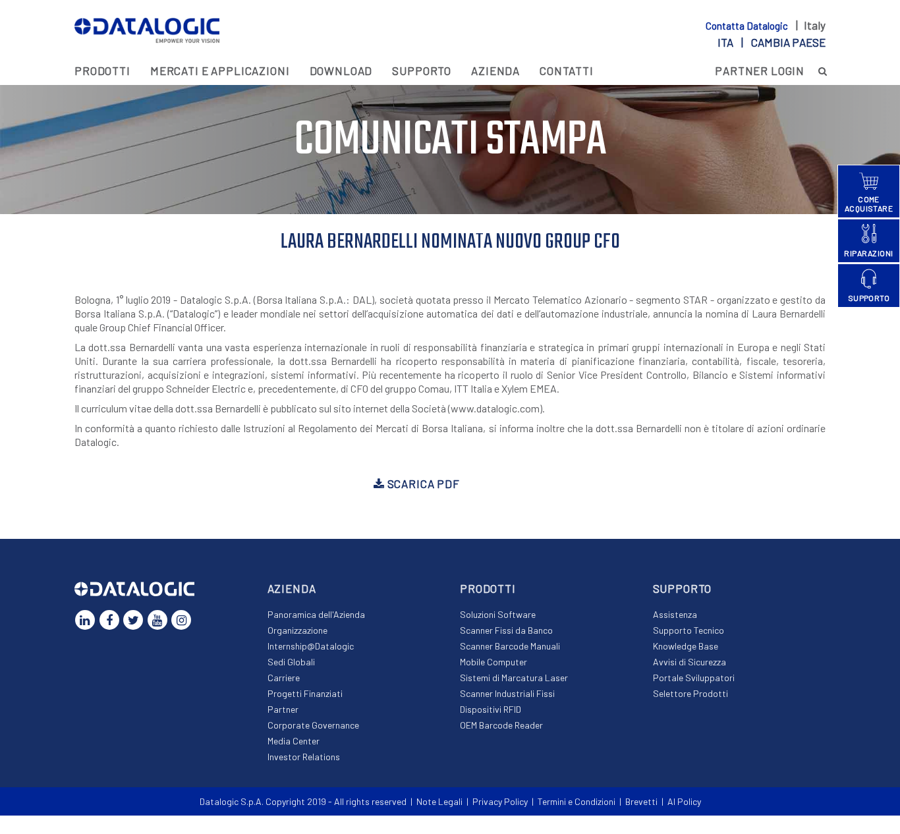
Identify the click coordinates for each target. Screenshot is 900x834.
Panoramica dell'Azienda (316, 614)
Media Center (293, 740)
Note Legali (439, 801)
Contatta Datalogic (748, 26)
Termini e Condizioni (576, 801)
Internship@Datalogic (310, 646)
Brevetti (641, 801)
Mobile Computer (493, 661)
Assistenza (675, 614)
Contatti (567, 70)
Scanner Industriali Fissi (507, 693)
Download (341, 70)
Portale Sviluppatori (694, 677)
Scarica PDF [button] (422, 483)
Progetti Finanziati (305, 693)
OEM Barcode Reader (501, 725)
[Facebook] (109, 620)
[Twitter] (133, 620)
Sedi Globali (291, 661)
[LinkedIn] (85, 620)
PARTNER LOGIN (759, 70)
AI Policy (684, 801)
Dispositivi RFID (490, 709)
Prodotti (102, 70)
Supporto (421, 70)
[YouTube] (157, 620)
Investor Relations (303, 756)
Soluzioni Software (498, 614)
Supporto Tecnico (688, 630)
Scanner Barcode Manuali (510, 646)
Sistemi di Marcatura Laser (514, 677)
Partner (282, 709)
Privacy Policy (500, 801)
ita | (771, 42)
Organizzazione (297, 630)
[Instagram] (181, 620)
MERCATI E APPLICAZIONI (220, 70)
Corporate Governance (313, 725)
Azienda (495, 70)
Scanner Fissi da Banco (506, 630)
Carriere (283, 677)
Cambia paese (788, 42)
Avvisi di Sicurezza (689, 661)
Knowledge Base (685, 646)
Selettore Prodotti (690, 693)
